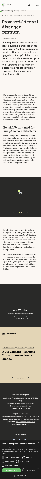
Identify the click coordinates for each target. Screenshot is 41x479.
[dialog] (20, 459)
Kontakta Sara (20, 318)
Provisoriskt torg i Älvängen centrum (23, 15)
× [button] (38, 442)
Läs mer (4, 453)
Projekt (9, 16)
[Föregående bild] (14, 213)
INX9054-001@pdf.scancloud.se (28, 419)
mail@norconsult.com (23, 406)
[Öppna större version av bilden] (19, 191)
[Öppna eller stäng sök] (29, 5)
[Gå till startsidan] (6, 5)
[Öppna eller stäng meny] (37, 5)
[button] (20, 475)
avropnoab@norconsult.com (25, 422)
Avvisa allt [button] (31, 470)
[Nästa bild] (27, 213)
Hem (3, 16)
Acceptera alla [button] (11, 470)
